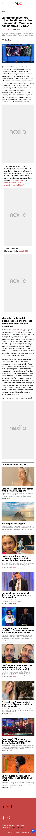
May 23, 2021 (23, 251)
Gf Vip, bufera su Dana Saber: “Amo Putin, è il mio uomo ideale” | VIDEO (17, 778)
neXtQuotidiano (6, 30)
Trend (4, 12)
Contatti (11, 825)
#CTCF (20, 183)
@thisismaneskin (10, 183)
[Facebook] (2, 817)
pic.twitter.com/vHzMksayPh (14, 185)
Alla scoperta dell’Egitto (13, 524)
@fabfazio (19, 180)
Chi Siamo (5, 825)
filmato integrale (17, 330)
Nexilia (4, 498)
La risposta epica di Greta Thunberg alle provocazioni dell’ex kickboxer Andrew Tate (16, 558)
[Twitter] (8, 817)
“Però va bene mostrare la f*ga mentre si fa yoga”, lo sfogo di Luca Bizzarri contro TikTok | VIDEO (17, 667)
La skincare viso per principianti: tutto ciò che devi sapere (17, 490)
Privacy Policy (19, 825)
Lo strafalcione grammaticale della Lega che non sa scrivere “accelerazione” (16, 595)
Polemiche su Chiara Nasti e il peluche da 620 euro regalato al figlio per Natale (17, 704)
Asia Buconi (5, 713)
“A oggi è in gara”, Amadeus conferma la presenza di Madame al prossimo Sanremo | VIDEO (18, 630)
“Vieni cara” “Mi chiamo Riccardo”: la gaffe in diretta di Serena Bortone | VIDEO (16, 741)
